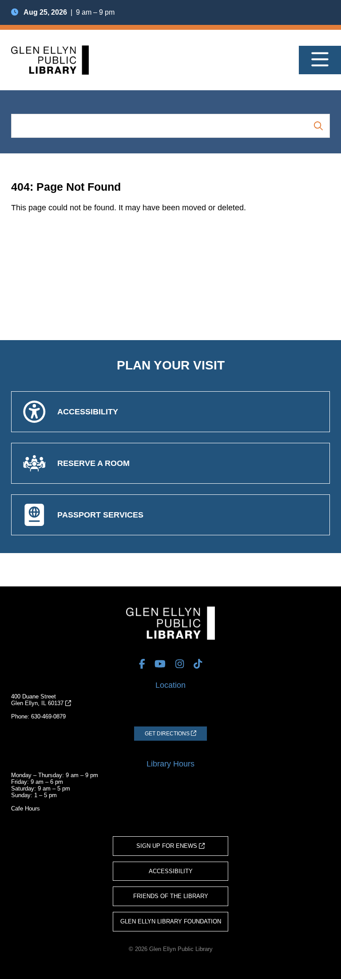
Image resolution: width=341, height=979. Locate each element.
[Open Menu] (320, 60)
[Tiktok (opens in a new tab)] (198, 664)
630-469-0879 (48, 716)
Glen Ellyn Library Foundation (170, 921)
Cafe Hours (25, 808)
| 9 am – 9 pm (69, 12)
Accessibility (171, 871)
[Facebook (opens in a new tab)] (142, 664)
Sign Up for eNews (167, 846)
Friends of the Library (170, 896)
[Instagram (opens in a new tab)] (179, 664)
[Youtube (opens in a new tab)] (160, 664)
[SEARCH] (318, 125)
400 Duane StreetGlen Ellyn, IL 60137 (38, 699)
